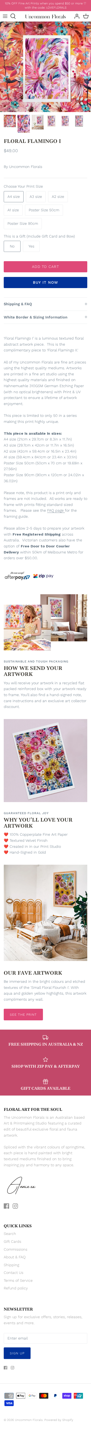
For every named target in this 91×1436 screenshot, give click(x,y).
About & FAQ (15, 1257)
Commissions (15, 1249)
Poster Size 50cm (44, 210)
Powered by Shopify (58, 1420)
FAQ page (55, 510)
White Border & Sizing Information (35, 317)
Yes (31, 246)
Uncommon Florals (25, 166)
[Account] (75, 16)
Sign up (17, 1353)
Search (10, 1233)
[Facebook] (6, 1206)
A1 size (13, 210)
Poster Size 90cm (22, 223)
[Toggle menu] (5, 16)
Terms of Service (18, 1280)
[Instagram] (15, 1206)
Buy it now (45, 282)
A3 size (36, 196)
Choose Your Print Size (23, 186)
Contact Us (13, 1272)
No (12, 246)
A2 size (58, 196)
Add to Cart (45, 266)
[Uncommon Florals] (45, 16)
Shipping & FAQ (18, 304)
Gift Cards (12, 1241)
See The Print (23, 1014)
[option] (45, 67)
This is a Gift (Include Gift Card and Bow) (39, 236)
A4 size (13, 196)
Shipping (11, 1265)
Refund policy (16, 1288)
